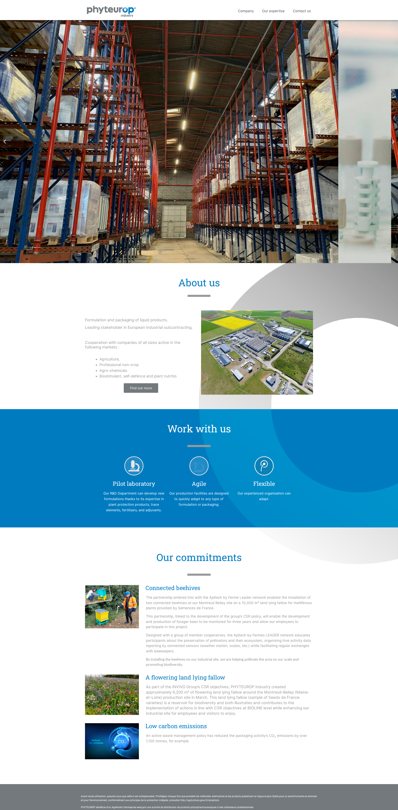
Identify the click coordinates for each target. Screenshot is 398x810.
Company (246, 11)
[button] (4, 141)
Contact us (302, 11)
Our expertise (273, 11)
